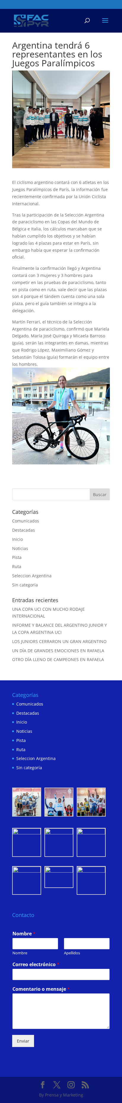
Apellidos (72, 952)
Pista (17, 557)
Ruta (16, 566)
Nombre (24, 934)
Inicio (17, 539)
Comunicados (25, 521)
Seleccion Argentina (32, 575)
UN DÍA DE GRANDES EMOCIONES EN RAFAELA (58, 650)
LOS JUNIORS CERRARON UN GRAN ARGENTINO (59, 641)
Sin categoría (25, 585)
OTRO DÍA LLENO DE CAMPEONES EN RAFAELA (58, 659)
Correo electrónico (36, 964)
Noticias (20, 548)
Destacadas (23, 530)
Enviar (23, 1041)
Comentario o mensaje (41, 989)
